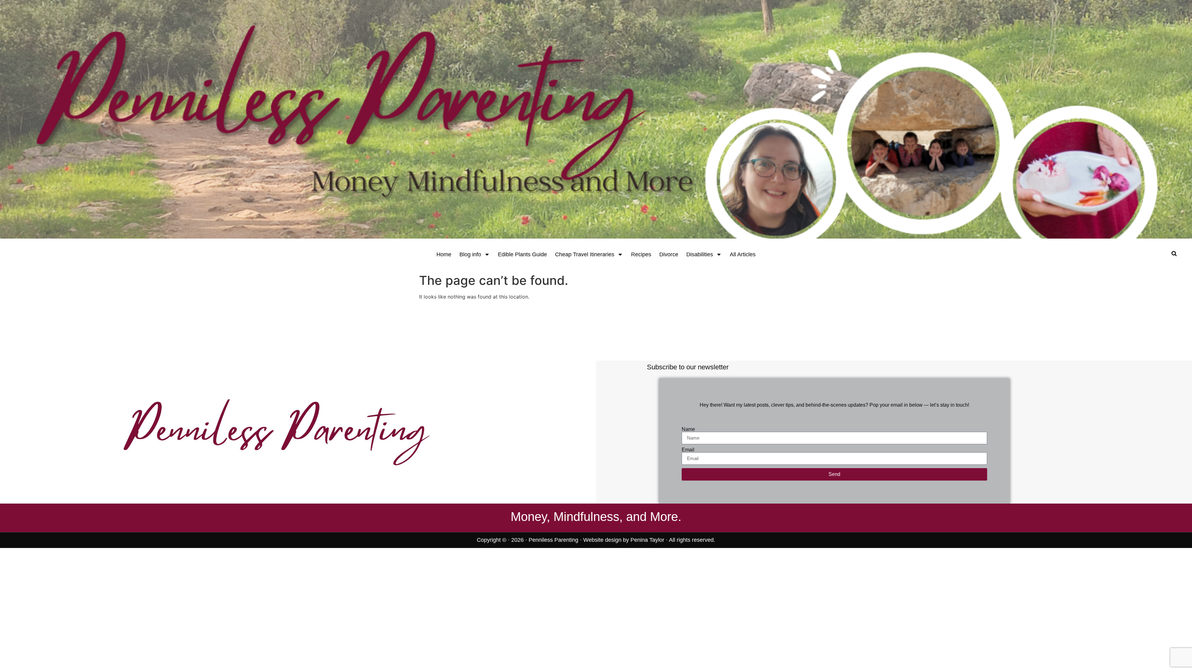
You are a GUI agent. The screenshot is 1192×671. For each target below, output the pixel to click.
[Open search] (1174, 253)
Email (688, 449)
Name (688, 429)
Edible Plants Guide (522, 254)
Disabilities (699, 254)
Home (443, 254)
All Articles (743, 254)
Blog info (470, 254)
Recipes (641, 254)
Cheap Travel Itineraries (584, 254)
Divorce (668, 254)
